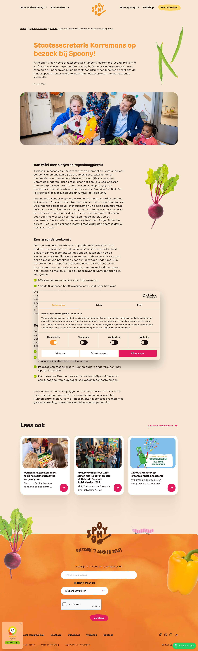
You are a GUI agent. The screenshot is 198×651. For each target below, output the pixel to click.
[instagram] (160, 634)
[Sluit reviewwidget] (21, 623)
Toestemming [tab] (58, 305)
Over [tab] (139, 305)
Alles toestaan (137, 353)
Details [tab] (99, 305)
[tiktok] (176, 635)
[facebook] (170, 634)
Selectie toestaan (99, 353)
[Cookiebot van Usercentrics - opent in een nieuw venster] (145, 296)
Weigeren (60, 353)
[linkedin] (165, 634)
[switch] (84, 342)
